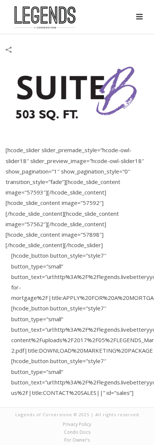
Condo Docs (77, 432)
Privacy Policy (77, 424)
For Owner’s (77, 440)
